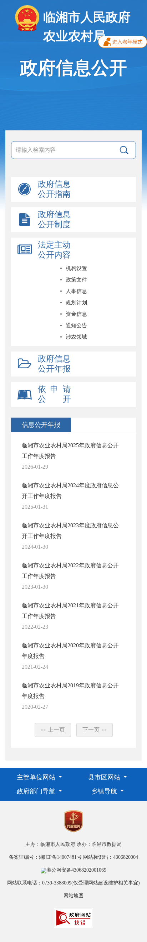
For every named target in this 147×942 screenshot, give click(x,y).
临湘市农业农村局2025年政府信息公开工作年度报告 (70, 450)
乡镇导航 (105, 791)
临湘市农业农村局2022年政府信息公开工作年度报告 (70, 570)
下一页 (94, 730)
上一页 (53, 730)
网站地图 (73, 895)
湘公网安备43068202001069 (76, 870)
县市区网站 (105, 777)
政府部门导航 (37, 791)
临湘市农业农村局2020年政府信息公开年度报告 (70, 650)
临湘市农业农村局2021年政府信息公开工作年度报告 (70, 610)
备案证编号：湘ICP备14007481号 (45, 857)
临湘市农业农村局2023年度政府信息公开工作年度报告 (70, 530)
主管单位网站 (37, 777)
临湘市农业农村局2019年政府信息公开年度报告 (70, 690)
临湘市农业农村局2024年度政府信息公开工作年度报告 (70, 490)
